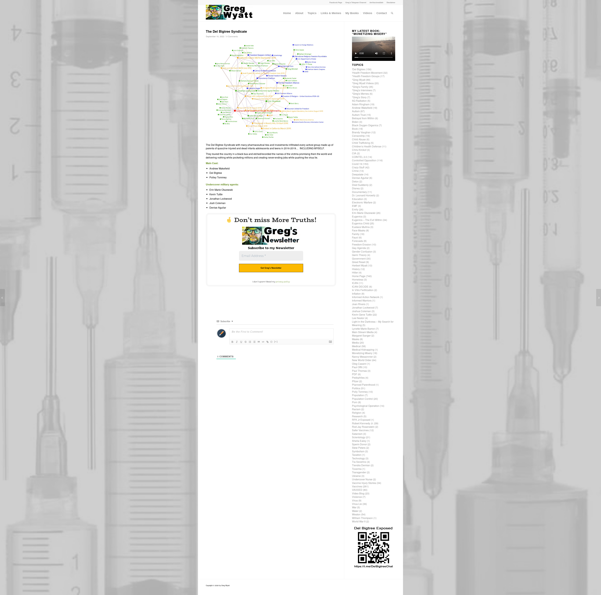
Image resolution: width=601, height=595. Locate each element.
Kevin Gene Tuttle (362, 314)
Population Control (362, 399)
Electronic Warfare (362, 202)
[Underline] (241, 342)
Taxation (356, 455)
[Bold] (232, 342)
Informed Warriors (362, 300)
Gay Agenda (359, 248)
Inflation (356, 293)
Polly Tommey (360, 391)
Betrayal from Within (363, 118)
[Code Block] (263, 342)
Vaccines (357, 486)
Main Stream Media (363, 332)
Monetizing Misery (362, 353)
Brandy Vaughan (361, 132)
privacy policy (283, 281)
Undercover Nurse (362, 479)
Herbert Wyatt (359, 265)
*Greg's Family (360, 87)
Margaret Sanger (361, 335)
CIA (354, 153)
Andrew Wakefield (362, 108)
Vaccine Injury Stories (364, 483)
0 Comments (232, 36)
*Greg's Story (359, 97)
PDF (354, 374)
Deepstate (357, 174)
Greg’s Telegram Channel (355, 2)
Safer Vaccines (360, 430)
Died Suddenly (360, 185)
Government (359, 258)
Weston (356, 514)
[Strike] (245, 342)
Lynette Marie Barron (363, 328)
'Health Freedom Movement (367, 72)
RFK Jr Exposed (361, 419)
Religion (356, 412)
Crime (355, 171)
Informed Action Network (365, 297)
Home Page (358, 276)
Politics (356, 388)
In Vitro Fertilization (362, 290)
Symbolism (358, 451)
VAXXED (357, 490)
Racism (356, 409)
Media (355, 342)
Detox (355, 181)
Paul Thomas (359, 371)
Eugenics (357, 216)
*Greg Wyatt (358, 80)
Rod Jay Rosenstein (363, 427)
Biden (355, 122)
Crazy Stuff (358, 167)
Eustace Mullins (361, 227)
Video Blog (358, 493)
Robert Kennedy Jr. (362, 423)
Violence (357, 497)
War (354, 507)
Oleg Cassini (359, 363)
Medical (356, 346)
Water (355, 511)
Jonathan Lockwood (363, 307)
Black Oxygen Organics (365, 125)
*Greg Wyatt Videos (363, 83)
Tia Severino (359, 462)
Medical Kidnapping (363, 349)
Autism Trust (359, 115)
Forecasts (357, 241)
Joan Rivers (358, 304)
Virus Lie (357, 504)
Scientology (358, 437)
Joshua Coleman (361, 311)
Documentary (359, 192)
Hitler (355, 272)
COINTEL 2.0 (359, 157)
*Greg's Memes (360, 93)
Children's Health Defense (366, 146)
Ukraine (356, 476)
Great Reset (358, 262)
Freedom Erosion (361, 244)
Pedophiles (358, 377)
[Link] (267, 342)
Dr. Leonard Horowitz (363, 195)
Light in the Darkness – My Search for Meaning (372, 323)
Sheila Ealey (359, 441)
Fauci (355, 237)
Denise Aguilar (360, 178)
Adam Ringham (360, 104)
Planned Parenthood (363, 384)
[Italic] (237, 342)
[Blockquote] (259, 342)
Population (358, 395)
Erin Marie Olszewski (363, 213)
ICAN (355, 283)
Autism (356, 111)
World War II (358, 521)
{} (271, 341)
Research (357, 416)
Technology (358, 458)
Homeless (357, 279)
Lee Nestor (358, 318)
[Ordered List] (250, 342)
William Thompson (362, 518)
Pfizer (355, 381)
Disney (356, 188)
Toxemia (357, 469)
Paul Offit (357, 367)
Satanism (357, 434)
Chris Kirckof (359, 150)
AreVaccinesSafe (376, 2)
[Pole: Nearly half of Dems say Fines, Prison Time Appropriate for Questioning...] (598, 297)
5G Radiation (359, 100)
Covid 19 (357, 164)
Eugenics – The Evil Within (367, 220)
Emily (355, 209)
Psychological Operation (365, 406)
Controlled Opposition (364, 160)
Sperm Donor (359, 444)
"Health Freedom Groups (366, 76)
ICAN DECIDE (360, 286)
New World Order (361, 360)
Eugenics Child (360, 223)
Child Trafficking (361, 143)
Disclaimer (391, 2)
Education (357, 199)
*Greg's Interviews (362, 90)
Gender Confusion (362, 251)
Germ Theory (359, 255)
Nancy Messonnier (362, 356)
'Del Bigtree (358, 69)
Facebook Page (335, 2)
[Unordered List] (254, 342)
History (356, 269)
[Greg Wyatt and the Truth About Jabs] (229, 13)
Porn (354, 402)
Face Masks (358, 230)
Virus (355, 500)
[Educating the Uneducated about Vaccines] (2, 297)
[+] (276, 341)
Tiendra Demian (361, 465)
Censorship (358, 136)
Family (355, 234)
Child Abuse (359, 139)
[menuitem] (336, 2)
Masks (355, 339)
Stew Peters (358, 447)
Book (355, 128)
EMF (354, 206)
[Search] (392, 13)
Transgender (359, 472)
